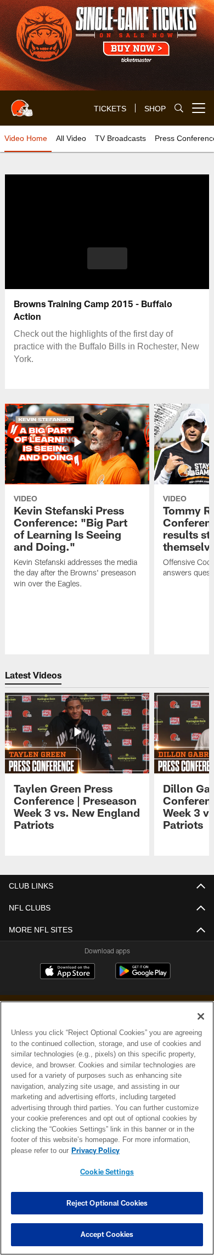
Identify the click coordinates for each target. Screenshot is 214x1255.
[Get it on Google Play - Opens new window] (143, 976)
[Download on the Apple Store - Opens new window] (67, 972)
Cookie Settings (107, 1171)
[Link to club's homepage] (22, 103)
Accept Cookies (107, 1234)
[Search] (178, 108)
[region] (107, 1128)
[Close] (201, 1016)
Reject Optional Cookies (107, 1203)
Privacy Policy (93, 1150)
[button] (107, 258)
